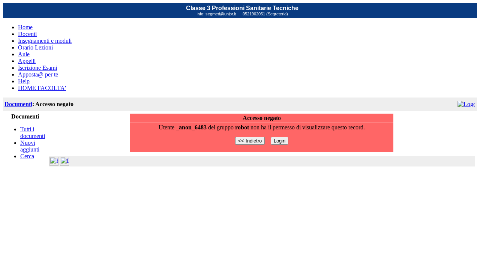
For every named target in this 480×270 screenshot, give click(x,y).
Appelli (27, 61)
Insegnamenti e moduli (45, 41)
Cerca (27, 156)
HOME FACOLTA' (42, 88)
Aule (24, 54)
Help (24, 81)
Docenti (27, 34)
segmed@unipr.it (221, 14)
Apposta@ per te (38, 74)
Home (25, 27)
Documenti (18, 104)
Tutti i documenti (32, 132)
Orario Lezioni (35, 47)
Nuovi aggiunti (29, 146)
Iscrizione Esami (37, 67)
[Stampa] (64, 163)
